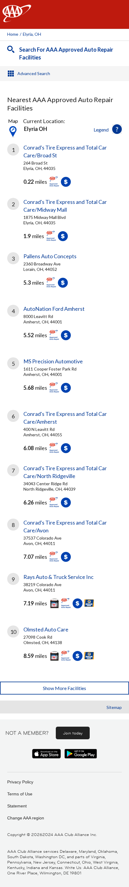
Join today (72, 733)
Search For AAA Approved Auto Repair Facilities (66, 53)
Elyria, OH (32, 34)
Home (12, 34)
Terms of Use (19, 794)
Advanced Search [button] (33, 73)
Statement (17, 806)
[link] (64, 167)
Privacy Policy (20, 782)
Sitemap (114, 707)
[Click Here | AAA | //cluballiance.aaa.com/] (16, 18)
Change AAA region (25, 818)
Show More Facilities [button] (64, 688)
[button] (117, 129)
